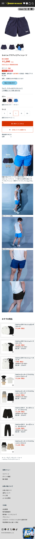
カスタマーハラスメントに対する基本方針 (15, 520)
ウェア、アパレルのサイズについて (12, 88)
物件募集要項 (6, 512)
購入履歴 (5, 479)
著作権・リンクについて (10, 514)
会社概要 (5, 509)
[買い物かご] (29, 3)
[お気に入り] (24, 3)
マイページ (6, 474)
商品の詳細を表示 (9, 83)
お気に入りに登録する (19, 130)
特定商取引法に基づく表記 (10, 522)
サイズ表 (5, 495)
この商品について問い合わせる (11, 90)
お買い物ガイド (7, 490)
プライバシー (6, 517)
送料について (6, 493)
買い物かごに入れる (17, 124)
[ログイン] (26, 3)
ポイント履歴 (6, 476)
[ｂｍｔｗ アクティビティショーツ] (17, 26)
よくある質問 (6, 498)
